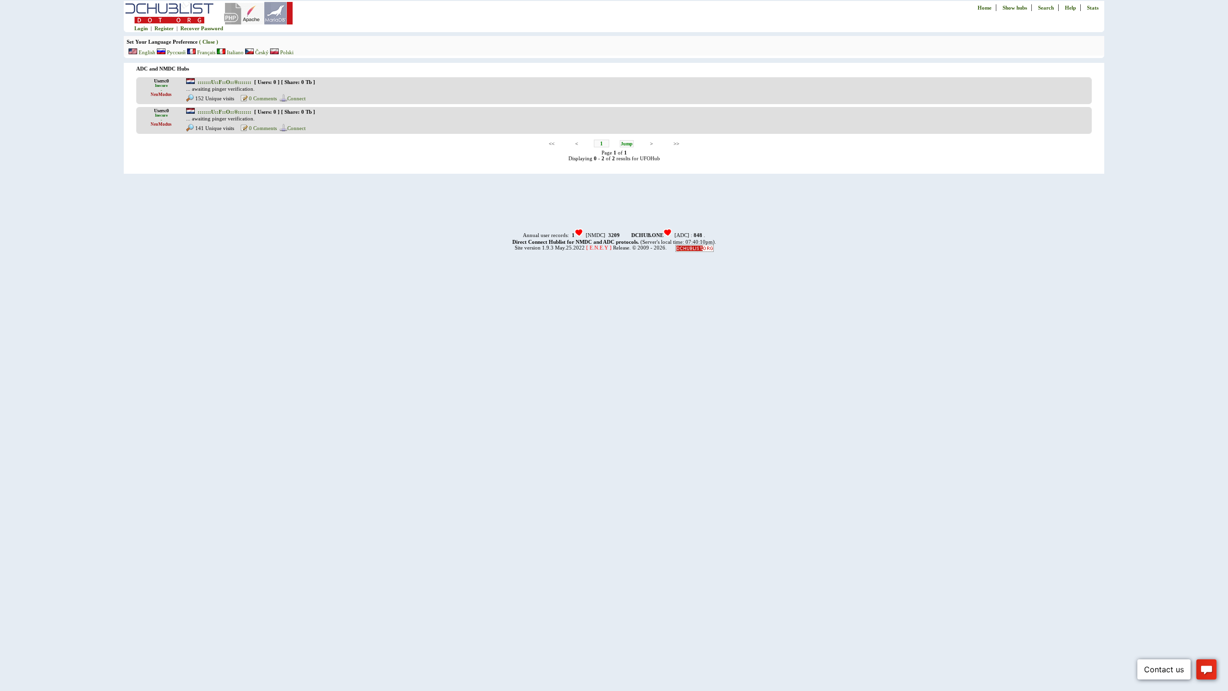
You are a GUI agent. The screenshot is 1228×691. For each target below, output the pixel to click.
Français (206, 52)
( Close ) (208, 42)
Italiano (235, 52)
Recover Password (201, 28)
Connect (296, 98)
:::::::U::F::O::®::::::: (224, 82)
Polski (286, 52)
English (147, 52)
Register (164, 28)
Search (1046, 8)
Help (1070, 8)
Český (262, 52)
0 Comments (262, 98)
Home (985, 8)
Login (141, 28)
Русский (176, 52)
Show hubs (1015, 8)
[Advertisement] (614, 205)
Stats (1092, 8)
